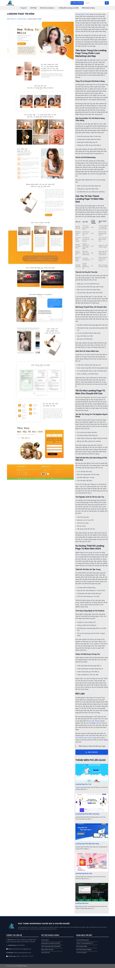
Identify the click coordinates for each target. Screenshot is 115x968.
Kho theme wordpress (47, 8)
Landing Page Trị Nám (82, 14)
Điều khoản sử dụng (88, 8)
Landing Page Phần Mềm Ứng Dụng (87, 814)
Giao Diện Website (94, 721)
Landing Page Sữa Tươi (83, 784)
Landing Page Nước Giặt (83, 873)
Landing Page (21, 19)
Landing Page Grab (81, 903)
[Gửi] (107, 3)
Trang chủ (23, 8)
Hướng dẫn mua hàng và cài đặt (68, 8)
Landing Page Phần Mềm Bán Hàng (87, 844)
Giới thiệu (33, 8)
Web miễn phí (11, 19)
